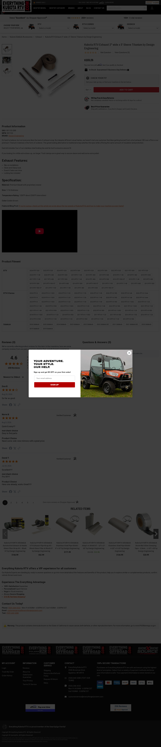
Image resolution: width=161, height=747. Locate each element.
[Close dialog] (129, 353)
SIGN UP (54, 384)
